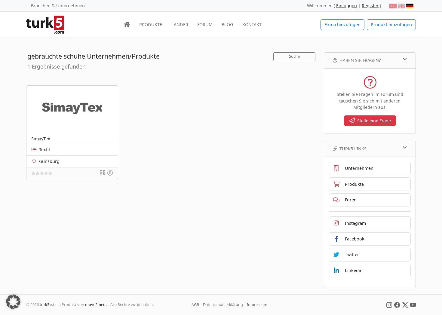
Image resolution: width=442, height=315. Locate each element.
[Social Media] (389, 304)
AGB (195, 304)
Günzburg (49, 161)
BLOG (227, 24)
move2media (97, 304)
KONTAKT (252, 24)
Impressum (257, 304)
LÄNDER (179, 24)
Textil (44, 149)
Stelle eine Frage (374, 121)
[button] (13, 302)
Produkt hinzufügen (391, 24)
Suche (294, 56)
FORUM (205, 24)
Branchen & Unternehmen (58, 5)
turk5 (44, 304)
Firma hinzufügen (342, 24)
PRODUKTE (150, 24)
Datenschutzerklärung (223, 304)
